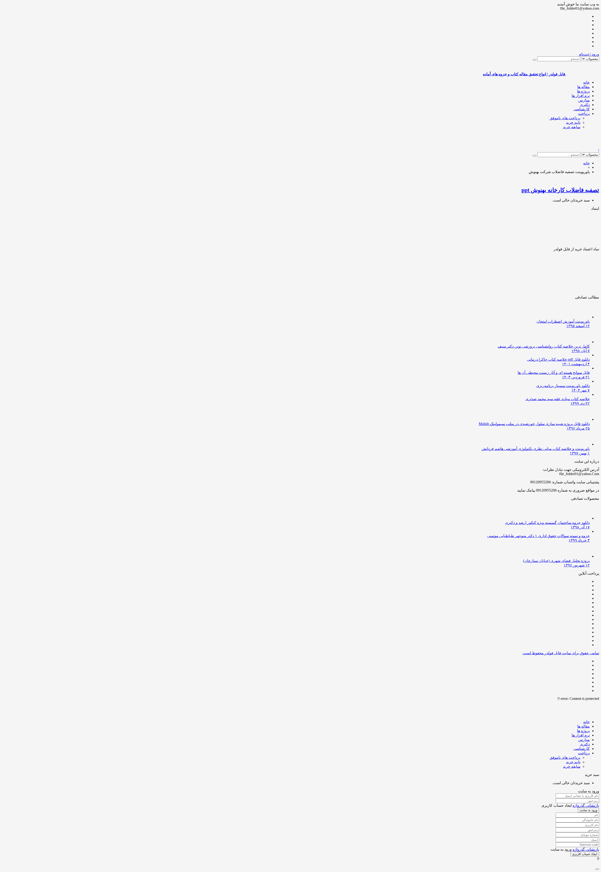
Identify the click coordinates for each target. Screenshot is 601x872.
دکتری (585, 105)
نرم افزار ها (581, 96)
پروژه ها (583, 91)
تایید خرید (573, 122)
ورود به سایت (588, 810)
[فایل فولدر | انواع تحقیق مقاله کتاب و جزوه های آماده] (582, 146)
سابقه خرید (571, 127)
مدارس (584, 100)
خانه (586, 82)
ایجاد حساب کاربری (584, 854)
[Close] (597, 869)
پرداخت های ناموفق (565, 118)
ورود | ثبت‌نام (589, 54)
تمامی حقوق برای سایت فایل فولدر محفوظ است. (560, 653)
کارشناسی (581, 109)
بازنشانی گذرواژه (586, 805)
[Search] (534, 60)
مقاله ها (583, 87)
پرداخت (584, 114)
